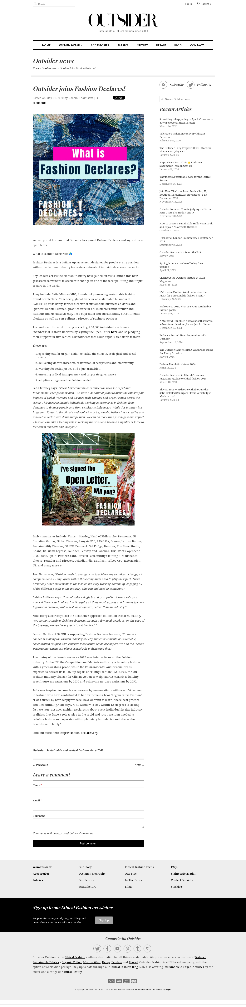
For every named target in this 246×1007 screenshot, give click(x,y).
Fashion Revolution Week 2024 (177, 364)
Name (37, 785)
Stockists (177, 886)
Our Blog (131, 873)
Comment (39, 815)
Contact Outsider (182, 880)
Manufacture (87, 886)
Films (128, 886)
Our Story (85, 867)
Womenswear (70, 45)
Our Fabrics (86, 880)
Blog (178, 45)
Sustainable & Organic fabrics (184, 967)
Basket (206, 4)
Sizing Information (183, 873)
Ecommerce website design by (153, 989)
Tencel (133, 962)
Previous (42, 764)
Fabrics (122, 45)
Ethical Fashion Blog (124, 967)
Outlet (142, 45)
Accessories (100, 45)
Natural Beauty (72, 971)
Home (46, 45)
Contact (197, 45)
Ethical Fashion (75, 957)
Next (138, 764)
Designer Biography (92, 873)
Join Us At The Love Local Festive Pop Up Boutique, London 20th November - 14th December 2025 (183, 195)
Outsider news (53, 60)
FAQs (174, 867)
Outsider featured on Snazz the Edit (180, 252)
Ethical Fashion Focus (139, 867)
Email (37, 800)
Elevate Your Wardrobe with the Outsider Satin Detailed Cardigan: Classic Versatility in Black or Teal (185, 393)
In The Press (133, 880)
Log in (189, 3)
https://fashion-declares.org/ (79, 732)
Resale (161, 45)
